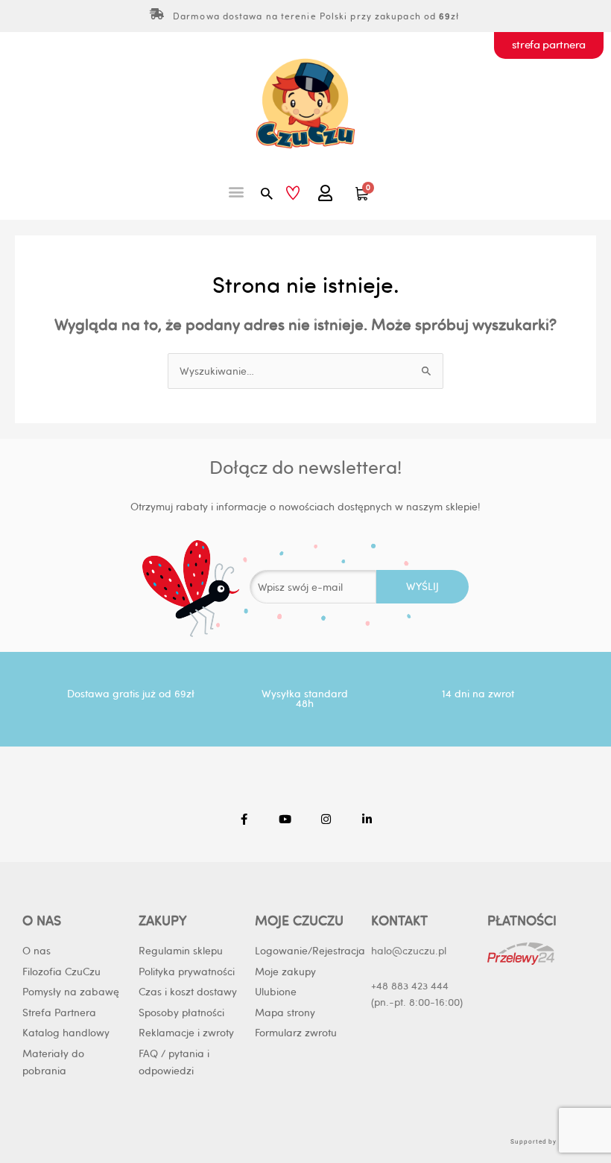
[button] (236, 191)
